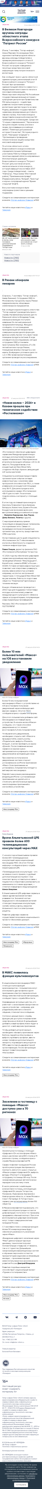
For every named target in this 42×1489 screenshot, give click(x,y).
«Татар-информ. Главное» (22, 200)
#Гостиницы (28, 1295)
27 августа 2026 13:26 (33, 831)
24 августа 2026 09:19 (32, 1097)
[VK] (7, 1317)
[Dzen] (25, 1317)
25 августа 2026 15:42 (33, 968)
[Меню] (38, 11)
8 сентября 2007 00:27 (32, 275)
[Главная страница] (22, 12)
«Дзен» (28, 208)
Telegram (6, 210)
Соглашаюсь (21, 1485)
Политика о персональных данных (14, 1446)
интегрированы (21, 1202)
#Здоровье (27, 942)
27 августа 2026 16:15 (18, 398)
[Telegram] (16, 1317)
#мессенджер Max (10, 809)
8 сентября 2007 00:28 (32, 25)
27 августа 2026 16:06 (33, 647)
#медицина (7, 946)
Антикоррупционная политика (13, 1451)
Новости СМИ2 (11, 258)
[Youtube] (35, 1317)
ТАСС (28, 711)
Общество (5, 24)
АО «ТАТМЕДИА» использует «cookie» (15, 1455)
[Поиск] (3, 11)
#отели (6, 1298)
